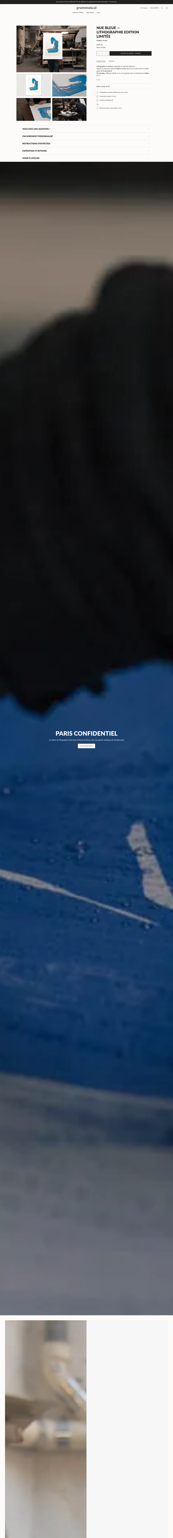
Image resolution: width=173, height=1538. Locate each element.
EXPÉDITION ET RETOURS (34, 151)
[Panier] (166, 8)
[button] (78, 12)
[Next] (167, 2)
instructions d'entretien (36, 143)
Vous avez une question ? (36, 129)
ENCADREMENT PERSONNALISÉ (37, 136)
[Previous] (6, 2)
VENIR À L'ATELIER (30, 158)
